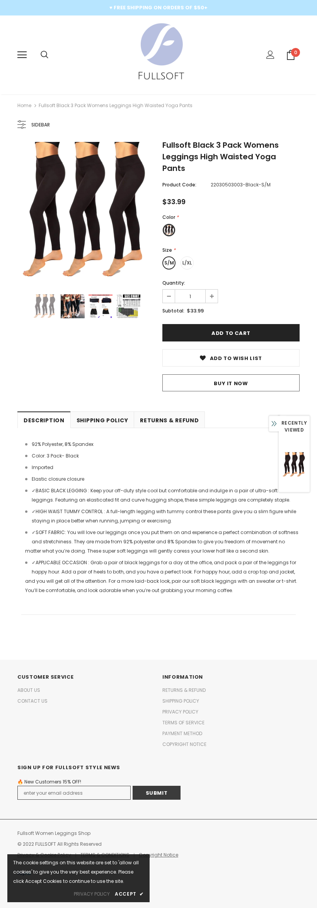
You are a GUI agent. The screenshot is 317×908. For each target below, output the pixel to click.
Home (24, 105)
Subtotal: (173, 310)
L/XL (187, 262)
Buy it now (231, 383)
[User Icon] (270, 55)
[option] (86, 210)
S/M (169, 262)
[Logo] (158, 54)
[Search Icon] (44, 55)
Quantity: (173, 283)
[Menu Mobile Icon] (22, 55)
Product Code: (179, 184)
